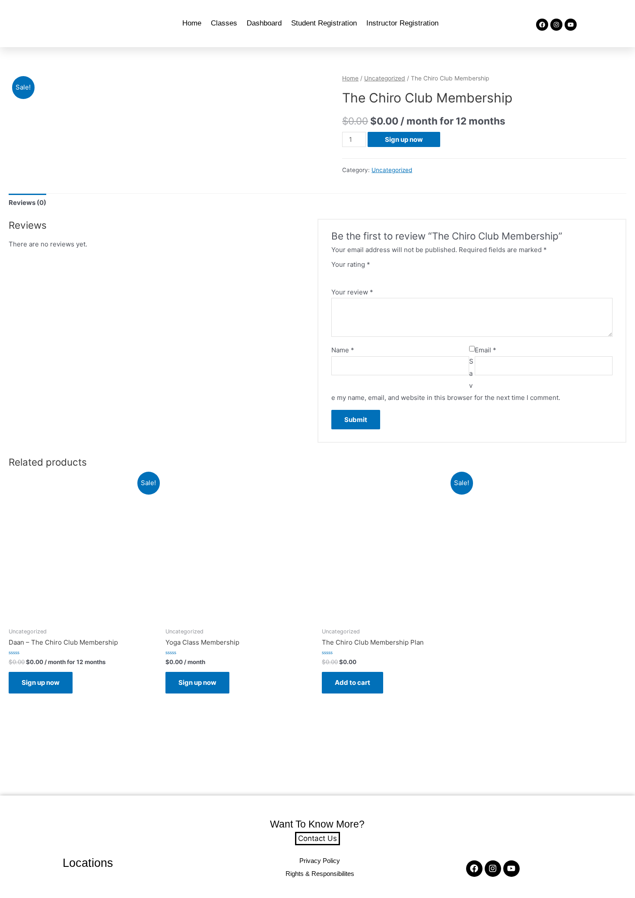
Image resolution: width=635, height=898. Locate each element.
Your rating (350, 264)
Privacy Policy (319, 860)
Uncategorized (384, 78)
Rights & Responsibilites (320, 873)
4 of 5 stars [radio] (359, 275)
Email (485, 350)
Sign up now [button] (41, 682)
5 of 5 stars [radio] (367, 275)
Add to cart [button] (352, 682)
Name (342, 350)
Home (191, 23)
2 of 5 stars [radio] (343, 275)
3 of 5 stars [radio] (351, 275)
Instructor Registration (402, 23)
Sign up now (404, 139)
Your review (352, 292)
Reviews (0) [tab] (27, 202)
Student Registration (324, 23)
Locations (88, 862)
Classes (224, 23)
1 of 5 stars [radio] (334, 275)
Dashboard (264, 23)
